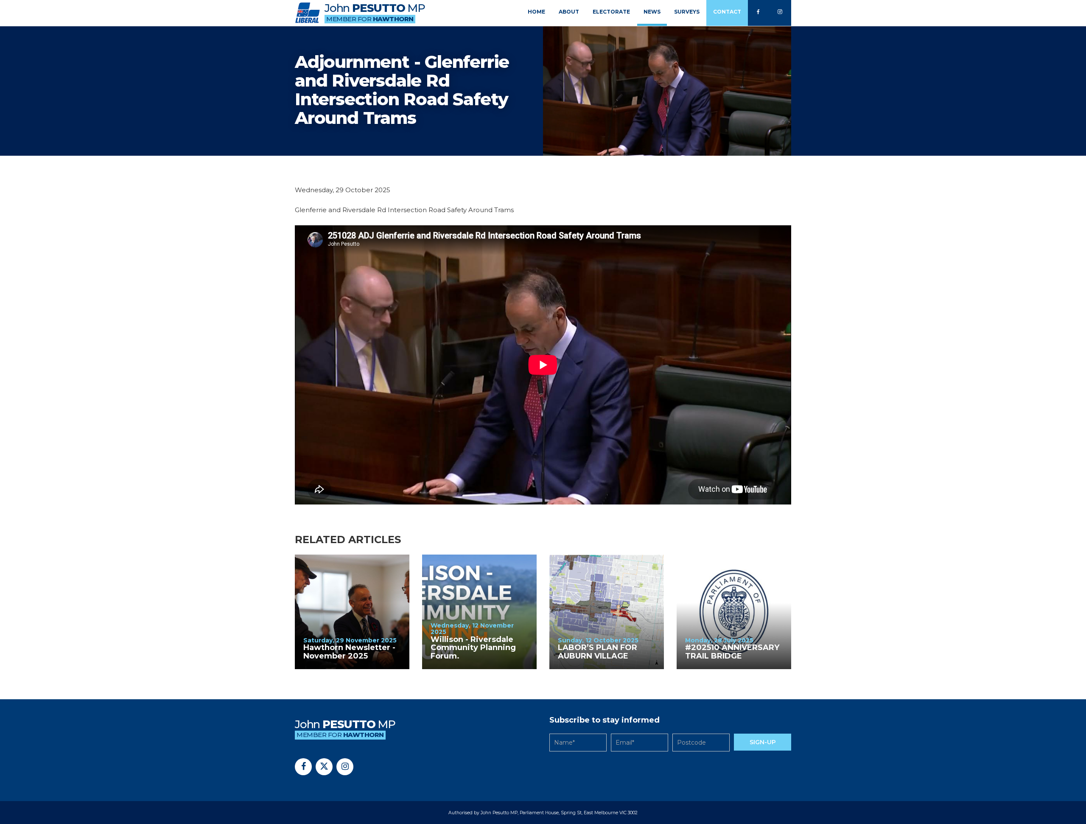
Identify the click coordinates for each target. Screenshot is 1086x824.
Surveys (687, 11)
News (652, 11)
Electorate (611, 11)
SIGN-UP (763, 742)
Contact (727, 11)
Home (536, 11)
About (569, 11)
